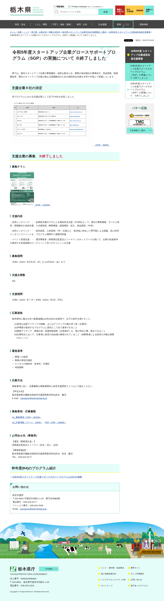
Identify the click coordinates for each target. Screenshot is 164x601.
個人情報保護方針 (108, 574)
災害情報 (130, 10)
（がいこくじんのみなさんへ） (87, 6)
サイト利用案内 (137, 574)
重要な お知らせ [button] (120, 10)
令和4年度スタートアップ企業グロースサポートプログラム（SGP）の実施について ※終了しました (141, 89)
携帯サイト (135, 568)
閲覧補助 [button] (60, 7)
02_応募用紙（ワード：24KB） (27, 422)
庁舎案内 (49, 569)
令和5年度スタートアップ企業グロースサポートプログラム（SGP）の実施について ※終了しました (141, 72)
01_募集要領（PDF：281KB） (27, 417)
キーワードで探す (56, 11)
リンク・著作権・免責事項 (112, 568)
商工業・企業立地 (39, 32)
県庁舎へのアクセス (139, 586)
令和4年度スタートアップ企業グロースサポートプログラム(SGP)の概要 (47, 477)
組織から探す (149, 10)
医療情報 (139, 10)
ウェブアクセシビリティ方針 (113, 580)
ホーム (13, 32)
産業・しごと (23, 32)
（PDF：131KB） (42, 205)
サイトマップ (106, 586)
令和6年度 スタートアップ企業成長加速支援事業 (129, 32)
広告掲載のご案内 (137, 130)
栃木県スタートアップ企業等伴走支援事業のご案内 (84, 32)
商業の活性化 (54, 32)
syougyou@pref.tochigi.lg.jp (33, 398)
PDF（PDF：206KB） (55, 422)
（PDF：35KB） (102, 145)
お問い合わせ (136, 580)
